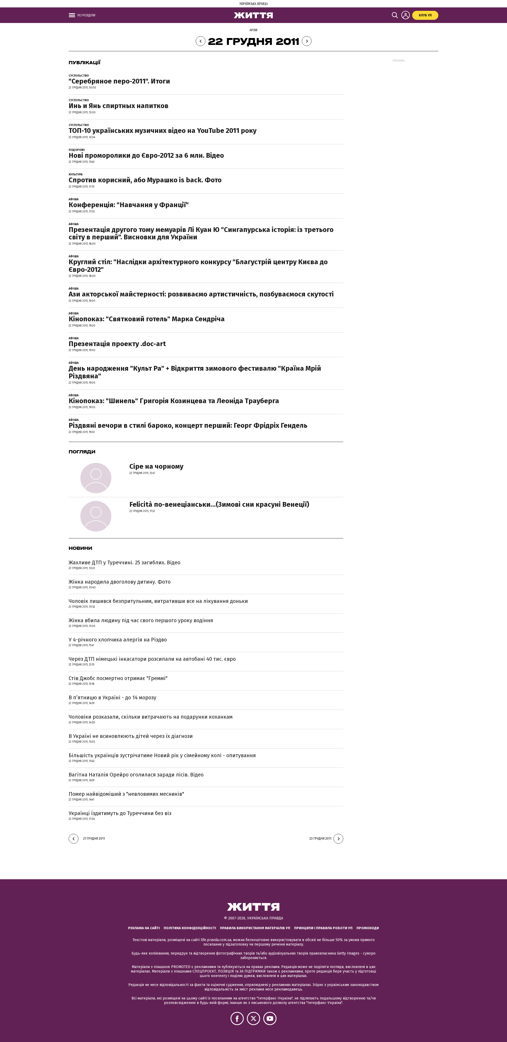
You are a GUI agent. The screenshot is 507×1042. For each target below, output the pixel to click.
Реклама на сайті (144, 928)
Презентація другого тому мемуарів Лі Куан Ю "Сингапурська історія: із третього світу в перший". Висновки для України (201, 233)
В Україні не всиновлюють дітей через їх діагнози (131, 736)
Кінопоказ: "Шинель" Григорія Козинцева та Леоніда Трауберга (174, 401)
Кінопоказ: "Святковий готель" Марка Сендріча (147, 319)
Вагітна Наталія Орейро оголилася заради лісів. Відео (136, 774)
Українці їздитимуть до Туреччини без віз (120, 813)
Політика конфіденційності (190, 928)
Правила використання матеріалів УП (255, 928)
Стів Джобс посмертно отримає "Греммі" (118, 678)
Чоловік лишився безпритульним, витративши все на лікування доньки (158, 601)
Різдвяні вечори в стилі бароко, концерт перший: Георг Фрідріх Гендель (188, 425)
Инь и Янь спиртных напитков (118, 106)
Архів (253, 30)
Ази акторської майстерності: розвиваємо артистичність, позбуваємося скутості (201, 294)
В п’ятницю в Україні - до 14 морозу (112, 697)
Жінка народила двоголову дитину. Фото (120, 582)
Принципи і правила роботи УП (323, 928)
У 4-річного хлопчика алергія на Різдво (118, 639)
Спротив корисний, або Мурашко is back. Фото (145, 180)
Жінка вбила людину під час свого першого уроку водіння (141, 620)
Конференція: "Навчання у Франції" (129, 205)
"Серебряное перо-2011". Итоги (119, 81)
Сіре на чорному (156, 466)
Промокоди (367, 928)
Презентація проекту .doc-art (117, 344)
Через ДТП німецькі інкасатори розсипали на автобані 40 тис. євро (152, 659)
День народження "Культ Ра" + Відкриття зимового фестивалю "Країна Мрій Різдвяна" (195, 372)
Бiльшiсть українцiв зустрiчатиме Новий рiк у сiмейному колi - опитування (162, 755)
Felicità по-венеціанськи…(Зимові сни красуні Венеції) (219, 504)
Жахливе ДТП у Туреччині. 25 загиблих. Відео (124, 562)
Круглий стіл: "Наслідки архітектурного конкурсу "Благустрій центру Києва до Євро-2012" (198, 266)
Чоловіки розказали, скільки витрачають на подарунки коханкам (151, 717)
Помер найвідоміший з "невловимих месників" (126, 794)
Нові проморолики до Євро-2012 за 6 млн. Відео (146, 155)
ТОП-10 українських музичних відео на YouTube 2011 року (162, 131)
